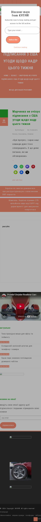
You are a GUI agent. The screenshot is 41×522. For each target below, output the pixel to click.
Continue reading (20, 47)
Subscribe (13, 40)
